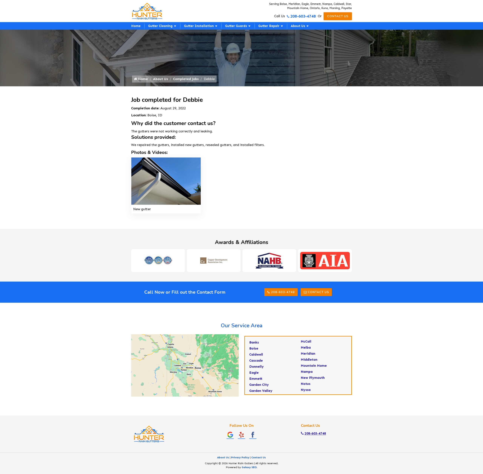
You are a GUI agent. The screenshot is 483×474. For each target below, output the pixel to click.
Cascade (256, 360)
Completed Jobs (186, 79)
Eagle (254, 373)
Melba (306, 347)
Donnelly (256, 366)
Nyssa (306, 390)
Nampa (307, 372)
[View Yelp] (241, 434)
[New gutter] (166, 181)
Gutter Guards (236, 26)
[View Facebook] (253, 434)
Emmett (255, 379)
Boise (253, 348)
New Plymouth (313, 378)
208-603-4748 (303, 16)
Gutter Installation (199, 26)
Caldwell (256, 354)
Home (136, 26)
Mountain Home (314, 366)
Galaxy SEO (249, 467)
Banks (254, 342)
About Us (298, 26)
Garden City (259, 385)
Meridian (308, 353)
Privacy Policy (240, 457)
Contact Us (337, 16)
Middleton (309, 359)
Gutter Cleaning (160, 26)
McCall (306, 341)
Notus (305, 384)
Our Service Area (241, 325)
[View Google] (230, 434)
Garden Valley (260, 391)
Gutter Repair (268, 26)
